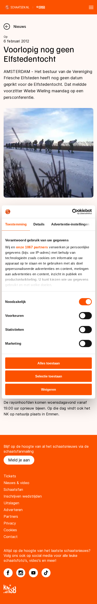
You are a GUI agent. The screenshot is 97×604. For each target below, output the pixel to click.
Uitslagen (11, 503)
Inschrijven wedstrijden (23, 496)
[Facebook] (8, 572)
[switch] (85, 315)
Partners (11, 516)
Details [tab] (38, 224)
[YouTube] (33, 572)
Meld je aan (19, 460)
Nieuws (20, 26)
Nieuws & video (16, 483)
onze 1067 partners (32, 247)
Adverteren (13, 509)
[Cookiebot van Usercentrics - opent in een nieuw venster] (72, 212)
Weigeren (48, 389)
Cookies (10, 530)
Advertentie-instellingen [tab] (70, 224)
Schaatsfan (13, 489)
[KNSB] (48, 589)
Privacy (10, 523)
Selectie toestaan (48, 376)
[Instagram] (20, 572)
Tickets (10, 476)
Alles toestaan (48, 363)
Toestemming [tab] (16, 224)
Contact (11, 536)
